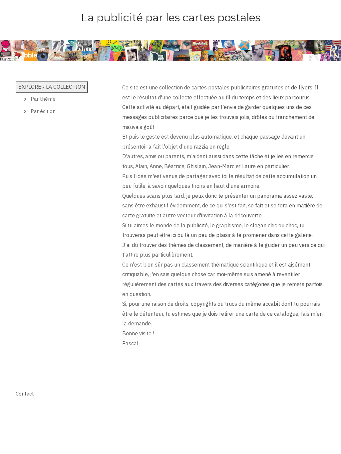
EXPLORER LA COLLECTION (51, 86)
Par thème (43, 99)
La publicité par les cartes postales (170, 17)
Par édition (43, 111)
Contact (25, 394)
